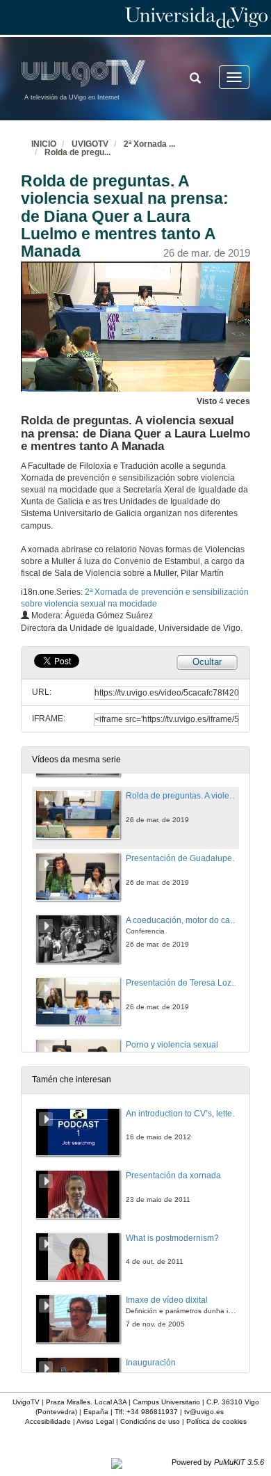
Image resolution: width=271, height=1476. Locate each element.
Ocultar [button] (207, 662)
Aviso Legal (95, 1421)
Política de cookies (216, 1421)
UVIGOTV (90, 144)
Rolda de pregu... (77, 152)
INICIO (43, 144)
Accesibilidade (48, 1421)
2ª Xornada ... (149, 144)
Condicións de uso (150, 1421)
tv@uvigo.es (204, 1411)
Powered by (218, 1462)
